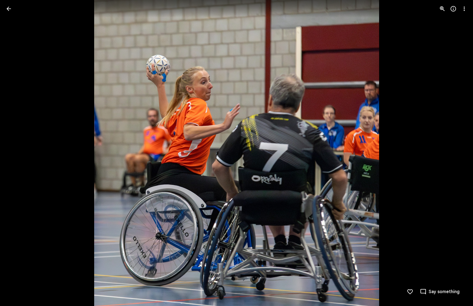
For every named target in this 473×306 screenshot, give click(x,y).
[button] (15, 153)
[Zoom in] (442, 8)
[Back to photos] (8, 8)
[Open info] (453, 8)
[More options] (464, 8)
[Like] (410, 291)
